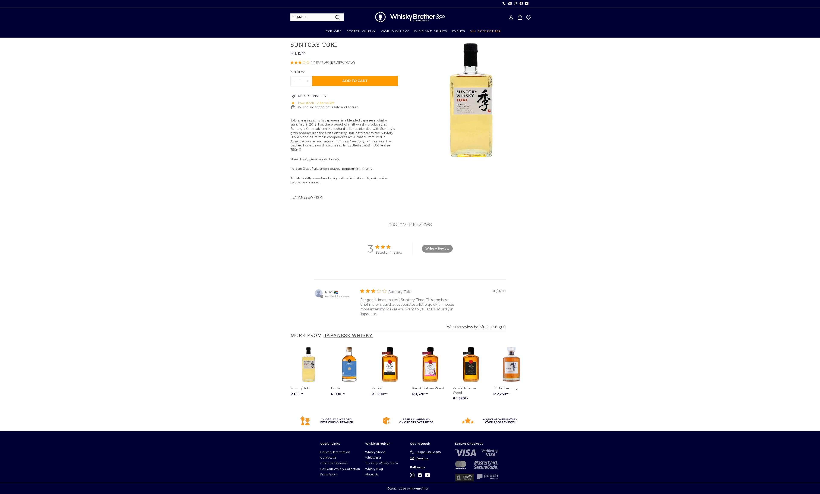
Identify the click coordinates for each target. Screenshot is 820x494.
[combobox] (317, 17)
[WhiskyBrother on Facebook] (420, 475)
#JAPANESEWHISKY (306, 197)
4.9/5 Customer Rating (500, 419)
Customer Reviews (334, 463)
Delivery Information (335, 452)
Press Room (329, 474)
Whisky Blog (374, 469)
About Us (371, 474)
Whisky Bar (373, 457)
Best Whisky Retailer (336, 422)
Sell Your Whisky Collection (340, 469)
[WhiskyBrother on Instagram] (412, 475)
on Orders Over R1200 (416, 422)
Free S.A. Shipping (416, 419)
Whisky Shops (375, 452)
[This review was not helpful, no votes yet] (500, 327)
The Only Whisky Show (381, 463)
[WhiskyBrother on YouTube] (427, 475)
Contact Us (328, 457)
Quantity (297, 72)
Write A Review (437, 248)
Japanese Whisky (348, 335)
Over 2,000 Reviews (500, 422)
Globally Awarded (336, 419)
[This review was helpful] (492, 327)
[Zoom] (471, 100)
